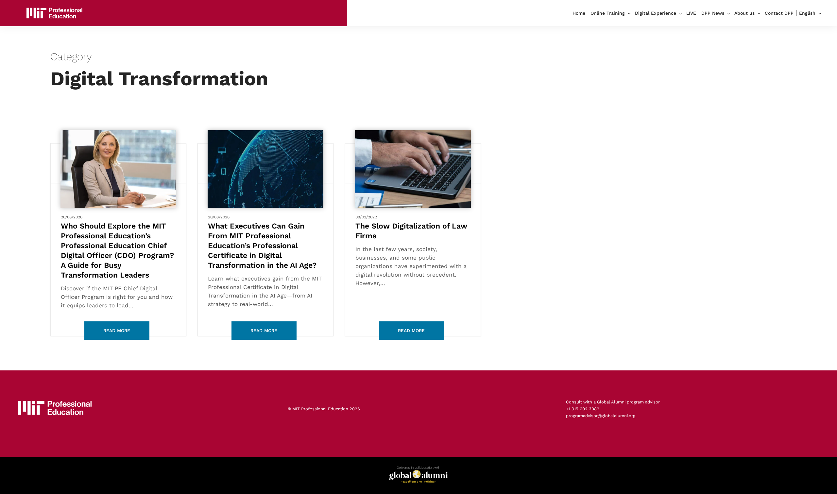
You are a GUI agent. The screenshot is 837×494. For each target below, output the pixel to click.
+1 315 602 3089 (582, 408)
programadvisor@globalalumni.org (600, 415)
